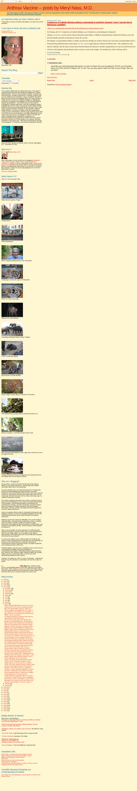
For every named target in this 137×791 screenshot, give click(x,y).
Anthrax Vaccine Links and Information (12, 760)
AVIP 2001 (4, 758)
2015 (5, 696)
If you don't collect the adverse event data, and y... (18, 651)
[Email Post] (68, 54)
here (6, 179)
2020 (5, 687)
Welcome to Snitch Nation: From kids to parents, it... (18, 682)
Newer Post (51, 80)
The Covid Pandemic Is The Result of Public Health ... (19, 643)
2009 (5, 707)
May (6, 600)
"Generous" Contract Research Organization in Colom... (19, 669)
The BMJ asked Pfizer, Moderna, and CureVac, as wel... (19, 655)
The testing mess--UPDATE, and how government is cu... (20, 635)
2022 (5, 585)
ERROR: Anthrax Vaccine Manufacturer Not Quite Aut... (19, 629)
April (6, 602)
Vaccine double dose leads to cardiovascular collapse (18, 672)
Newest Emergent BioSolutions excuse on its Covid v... (19, 605)
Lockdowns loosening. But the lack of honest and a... (18, 666)
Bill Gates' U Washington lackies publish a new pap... (18, 670)
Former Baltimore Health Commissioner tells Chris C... (19, 632)
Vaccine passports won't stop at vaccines (15, 674)
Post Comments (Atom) (63, 84)
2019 (5, 689)
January (7, 685)
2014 (5, 698)
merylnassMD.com (6, 31)
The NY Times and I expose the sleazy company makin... (20, 664)
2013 (5, 700)
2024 (5, 581)
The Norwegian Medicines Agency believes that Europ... (19, 640)
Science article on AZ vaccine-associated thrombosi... (19, 607)
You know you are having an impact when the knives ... (19, 645)
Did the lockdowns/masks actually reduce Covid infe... (19, 634)
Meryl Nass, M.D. (15, 152)
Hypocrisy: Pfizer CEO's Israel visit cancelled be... (18, 667)
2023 (5, 583)
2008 (5, 709)
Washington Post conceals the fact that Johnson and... (19, 680)
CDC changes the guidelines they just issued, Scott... (18, 642)
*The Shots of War (7, 733)
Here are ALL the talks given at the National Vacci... (18, 619)
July (6, 597)
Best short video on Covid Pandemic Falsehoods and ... (19, 613)
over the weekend (83, 44)
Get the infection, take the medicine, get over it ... (17, 648)
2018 (5, 691)
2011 (5, 703)
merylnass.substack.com (8, 32)
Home (92, 80)
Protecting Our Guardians (9, 761)
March (7, 603)
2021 (5, 586)
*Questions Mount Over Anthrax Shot (12, 742)
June (6, 598)
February (7, 683)
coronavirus (57, 35)
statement (51, 52)
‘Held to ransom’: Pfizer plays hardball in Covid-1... (18, 661)
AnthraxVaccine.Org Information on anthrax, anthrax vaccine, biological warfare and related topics (19, 763)
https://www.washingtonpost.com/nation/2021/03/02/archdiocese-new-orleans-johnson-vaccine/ (75, 28)
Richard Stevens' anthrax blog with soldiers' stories (16, 755)
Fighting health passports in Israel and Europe (16, 631)
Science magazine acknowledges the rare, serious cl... (19, 610)
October (7, 592)
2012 (5, 701)
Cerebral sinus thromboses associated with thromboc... (19, 650)
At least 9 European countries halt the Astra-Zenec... (18, 659)
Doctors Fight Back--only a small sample (15, 658)
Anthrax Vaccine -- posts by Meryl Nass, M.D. (50, 7)
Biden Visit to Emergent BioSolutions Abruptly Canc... (19, 627)
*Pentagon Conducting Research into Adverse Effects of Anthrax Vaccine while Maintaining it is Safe (21, 720)
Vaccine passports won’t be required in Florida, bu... (18, 637)
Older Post (132, 80)
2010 (5, 705)
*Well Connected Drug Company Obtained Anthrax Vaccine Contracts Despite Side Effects (19, 725)
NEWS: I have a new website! (12, 615)
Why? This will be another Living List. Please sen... (18, 608)
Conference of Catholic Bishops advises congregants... (19, 677)
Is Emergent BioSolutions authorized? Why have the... (19, 616)
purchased (20, 569)
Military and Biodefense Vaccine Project (13, 757)
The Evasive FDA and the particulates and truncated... (19, 639)
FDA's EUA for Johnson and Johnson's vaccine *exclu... (19, 678)
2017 (5, 692)
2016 (5, 694)
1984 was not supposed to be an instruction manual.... (19, 624)
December (8, 588)
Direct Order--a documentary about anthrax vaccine (16, 754)
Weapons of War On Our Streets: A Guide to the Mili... (19, 626)
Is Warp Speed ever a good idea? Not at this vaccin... (18, 675)
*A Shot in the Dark (7, 736)
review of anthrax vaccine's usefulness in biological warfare (18, 162)
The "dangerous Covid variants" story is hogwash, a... (19, 611)
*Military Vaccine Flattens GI (10, 740)
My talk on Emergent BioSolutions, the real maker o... (19, 621)
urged (86, 32)
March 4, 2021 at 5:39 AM (58, 73)
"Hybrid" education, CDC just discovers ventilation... (18, 663)
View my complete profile (9, 171)
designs (3, 567)
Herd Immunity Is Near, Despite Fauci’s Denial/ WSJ (18, 623)
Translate (15, 83)
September (8, 593)
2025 (5, 579)
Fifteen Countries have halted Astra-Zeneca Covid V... (19, 656)
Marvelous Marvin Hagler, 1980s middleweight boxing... (19, 653)
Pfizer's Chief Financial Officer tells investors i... (17, 647)
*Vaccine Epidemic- (7, 745)
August (7, 595)
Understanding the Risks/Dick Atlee (14, 618)
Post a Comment (52, 77)
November (8, 590)
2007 (5, 710)
